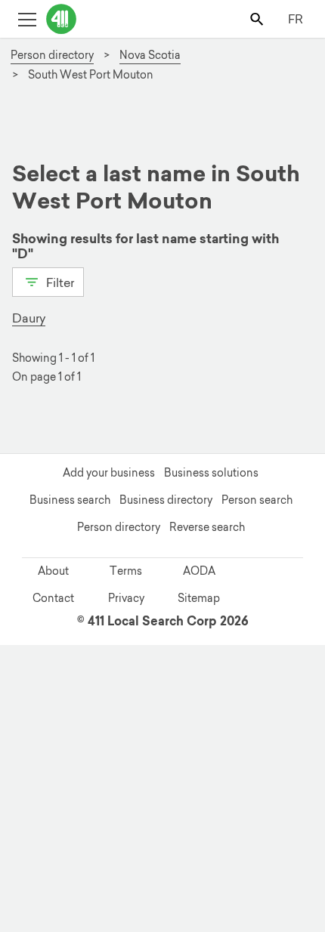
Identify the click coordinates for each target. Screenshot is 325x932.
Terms (126, 571)
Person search (256, 500)
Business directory (165, 500)
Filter (58, 282)
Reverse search (207, 527)
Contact (53, 598)
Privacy (126, 598)
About (53, 571)
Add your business (109, 473)
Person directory (118, 527)
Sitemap (199, 598)
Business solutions (211, 473)
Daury (28, 318)
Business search (69, 500)
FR (295, 18)
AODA (199, 571)
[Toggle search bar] (258, 18)
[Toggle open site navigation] (27, 18)
